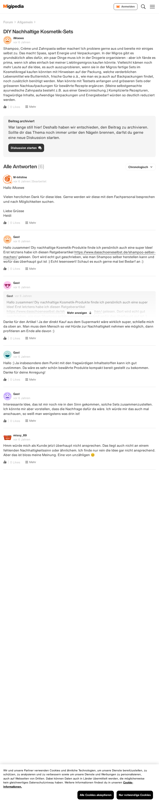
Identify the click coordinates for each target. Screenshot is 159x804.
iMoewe (18, 38)
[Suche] (143, 6)
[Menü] (152, 7)
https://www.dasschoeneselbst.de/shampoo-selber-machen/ (79, 254)
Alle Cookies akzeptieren (96, 795)
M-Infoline (20, 177)
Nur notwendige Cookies (135, 795)
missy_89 (20, 435)
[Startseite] (13, 7)
